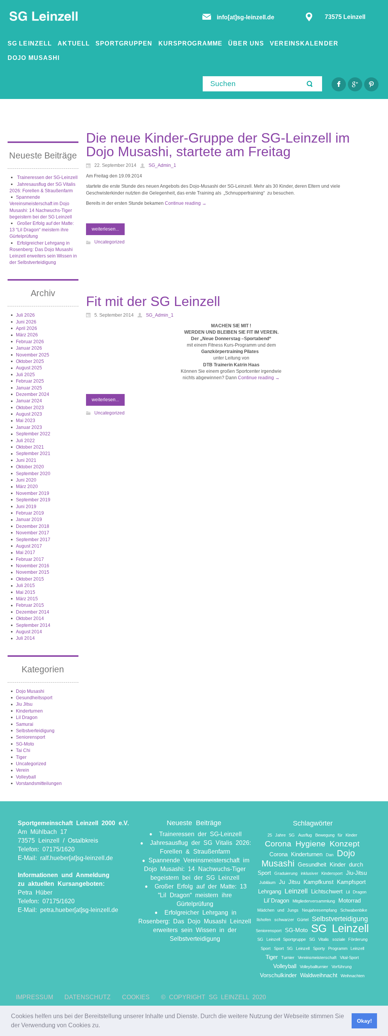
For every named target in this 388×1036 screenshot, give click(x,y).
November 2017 (32, 532)
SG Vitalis (319, 939)
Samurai (24, 724)
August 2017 (29, 546)
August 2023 (29, 414)
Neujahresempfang (319, 910)
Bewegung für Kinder (336, 835)
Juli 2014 (25, 638)
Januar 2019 (29, 519)
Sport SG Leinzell (292, 948)
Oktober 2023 (30, 407)
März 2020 (27, 486)
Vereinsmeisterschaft (317, 957)
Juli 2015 (25, 585)
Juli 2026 (25, 315)
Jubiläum (267, 882)
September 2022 (33, 433)
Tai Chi (23, 750)
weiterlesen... (105, 229)
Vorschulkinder (278, 975)
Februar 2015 (30, 605)
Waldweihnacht (318, 975)
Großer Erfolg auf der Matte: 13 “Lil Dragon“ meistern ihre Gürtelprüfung (41, 230)
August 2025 (29, 367)
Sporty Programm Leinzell (338, 948)
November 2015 (32, 572)
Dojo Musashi (30, 691)
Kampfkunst (318, 882)
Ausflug (305, 835)
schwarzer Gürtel (291, 919)
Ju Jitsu (289, 882)
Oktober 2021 (30, 447)
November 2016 (32, 565)
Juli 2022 (25, 440)
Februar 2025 (30, 381)
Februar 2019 (30, 513)
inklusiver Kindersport (322, 873)
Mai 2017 (25, 552)
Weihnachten (353, 975)
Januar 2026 (29, 348)
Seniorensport (30, 737)
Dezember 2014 (32, 612)
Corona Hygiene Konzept (312, 843)
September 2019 (33, 499)
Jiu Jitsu (24, 704)
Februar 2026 (30, 341)
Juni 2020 (26, 480)
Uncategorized (31, 763)
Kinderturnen (29, 711)
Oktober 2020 (30, 466)
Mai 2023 (25, 420)
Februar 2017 (30, 559)
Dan (329, 854)
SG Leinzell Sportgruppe (281, 939)
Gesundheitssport (34, 697)
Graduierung (285, 873)
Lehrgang (269, 891)
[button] (103, 1026)
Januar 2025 (29, 388)
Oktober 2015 (30, 579)
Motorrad (349, 900)
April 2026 (26, 328)
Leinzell (296, 891)
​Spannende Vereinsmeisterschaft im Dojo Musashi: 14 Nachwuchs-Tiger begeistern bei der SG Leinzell (196, 869)
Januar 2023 (29, 427)
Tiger (21, 757)
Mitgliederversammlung (314, 901)
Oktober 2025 (30, 361)
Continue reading (186, 203)
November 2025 (32, 355)
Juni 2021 (26, 460)
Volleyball (26, 777)
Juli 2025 (25, 374)
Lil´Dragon (276, 900)
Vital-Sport (349, 957)
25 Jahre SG (281, 835)
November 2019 (32, 493)
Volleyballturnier (314, 966)
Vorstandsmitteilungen (39, 783)
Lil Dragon (27, 717)
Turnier (287, 957)
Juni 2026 (26, 322)
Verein (22, 770)
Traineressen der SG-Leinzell (47, 177)
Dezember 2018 (32, 526)
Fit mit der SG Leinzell (153, 301)
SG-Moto (25, 744)
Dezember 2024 (32, 394)
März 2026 (27, 334)
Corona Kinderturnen (295, 854)
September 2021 (33, 453)
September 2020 (33, 473)
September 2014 (33, 625)
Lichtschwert (327, 891)
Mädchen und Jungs (278, 910)
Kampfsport (351, 882)
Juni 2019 (26, 506)
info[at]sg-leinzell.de (246, 17)
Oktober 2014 (30, 618)
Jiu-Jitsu (356, 873)
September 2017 (33, 539)
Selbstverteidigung (35, 730)
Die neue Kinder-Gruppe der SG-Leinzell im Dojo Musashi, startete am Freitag (218, 144)
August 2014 (29, 631)
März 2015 (27, 598)
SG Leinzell (340, 928)
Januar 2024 (29, 400)
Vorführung (342, 966)
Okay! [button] (364, 1021)
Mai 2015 (25, 592)
